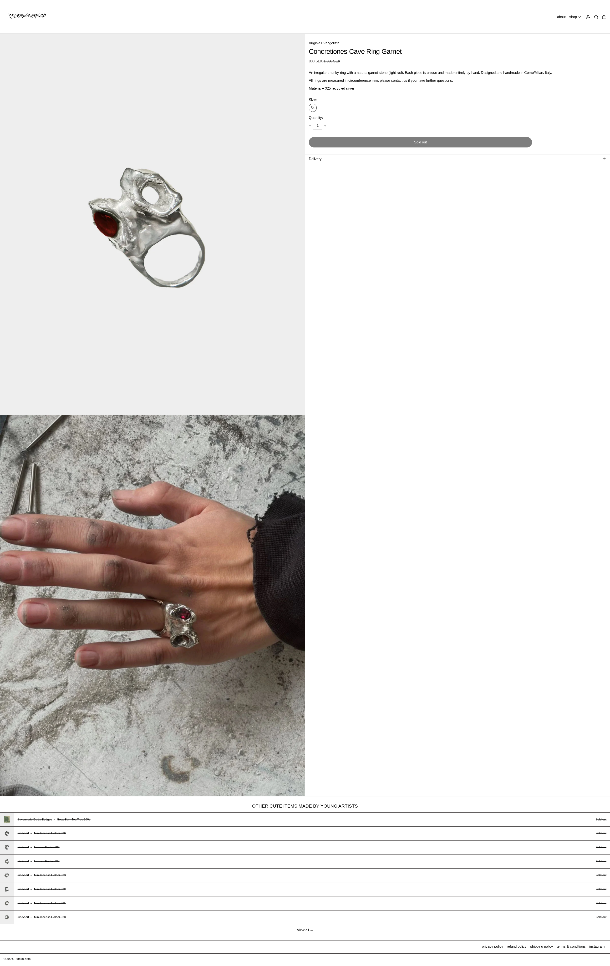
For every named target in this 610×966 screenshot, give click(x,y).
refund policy (517, 946)
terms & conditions (571, 946)
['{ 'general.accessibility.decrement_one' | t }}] (310, 126)
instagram (597, 946)
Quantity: (316, 118)
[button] (604, 17)
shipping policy (541, 946)
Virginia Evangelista (324, 43)
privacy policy (492, 946)
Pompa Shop (23, 959)
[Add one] (325, 126)
